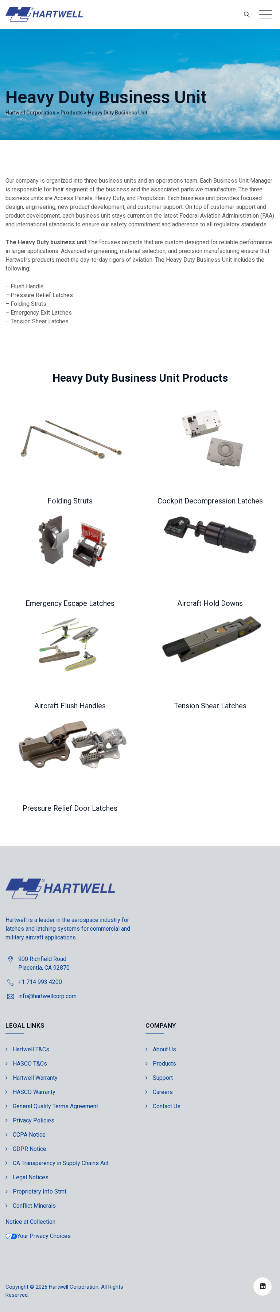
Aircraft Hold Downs (210, 603)
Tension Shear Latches (210, 705)
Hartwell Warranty (35, 1077)
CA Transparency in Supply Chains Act (61, 1163)
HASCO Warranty (34, 1092)
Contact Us (166, 1106)
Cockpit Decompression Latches (210, 501)
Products (164, 1063)
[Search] (247, 14)
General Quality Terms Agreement (55, 1106)
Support (163, 1077)
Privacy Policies (33, 1120)
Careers (163, 1092)
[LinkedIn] (262, 1286)
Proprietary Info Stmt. (40, 1191)
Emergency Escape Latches (70, 603)
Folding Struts (70, 501)
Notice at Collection (30, 1221)
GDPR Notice (29, 1148)
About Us (164, 1049)
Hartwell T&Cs (31, 1049)
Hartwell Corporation (73, 1287)
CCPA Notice (29, 1134)
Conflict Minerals (34, 1205)
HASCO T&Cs (30, 1063)
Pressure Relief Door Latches (70, 808)
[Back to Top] (264, 1300)
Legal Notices (30, 1177)
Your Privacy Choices (44, 1236)
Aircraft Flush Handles (70, 705)
